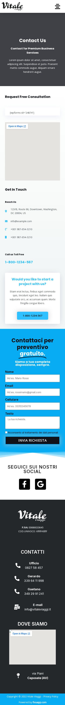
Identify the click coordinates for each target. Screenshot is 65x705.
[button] (58, 6)
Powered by (32, 702)
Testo (9, 413)
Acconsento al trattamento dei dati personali (33, 432)
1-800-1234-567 (19, 262)
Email (9, 385)
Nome (9, 371)
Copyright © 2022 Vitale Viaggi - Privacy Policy (32, 696)
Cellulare (11, 399)
